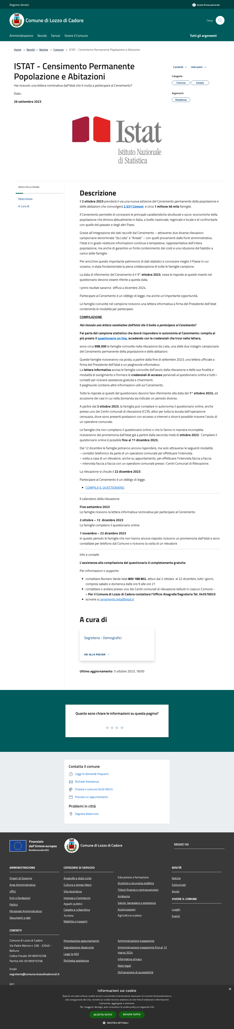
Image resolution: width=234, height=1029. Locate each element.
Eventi (176, 916)
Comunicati (179, 885)
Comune (58, 49)
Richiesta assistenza (76, 960)
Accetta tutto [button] (103, 1014)
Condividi (178, 67)
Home (17, 49)
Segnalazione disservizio (79, 947)
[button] (116, 1023)
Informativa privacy (130, 959)
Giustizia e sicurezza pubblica (136, 883)
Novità (31, 49)
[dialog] (117, 1007)
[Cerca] (220, 20)
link (152, 1006)
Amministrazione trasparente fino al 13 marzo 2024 (142, 950)
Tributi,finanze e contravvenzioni (138, 889)
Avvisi (175, 891)
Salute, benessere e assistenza (137, 903)
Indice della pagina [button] (28, 187)
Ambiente (124, 896)
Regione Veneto (19, 5)
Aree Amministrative (22, 885)
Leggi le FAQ (71, 954)
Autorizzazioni (126, 909)
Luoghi (176, 909)
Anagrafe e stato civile (77, 878)
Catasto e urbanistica (77, 909)
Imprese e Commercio (77, 898)
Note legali (124, 965)
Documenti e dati (20, 918)
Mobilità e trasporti (75, 921)
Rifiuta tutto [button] (131, 1014)
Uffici (13, 891)
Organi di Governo (21, 878)
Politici (14, 904)
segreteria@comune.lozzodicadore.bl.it (34, 974)
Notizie (43, 49)
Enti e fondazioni (20, 898)
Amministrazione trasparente (136, 941)
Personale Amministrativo (26, 911)
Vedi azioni (197, 67)
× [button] (230, 989)
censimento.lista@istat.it (116, 599)
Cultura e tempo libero (77, 885)
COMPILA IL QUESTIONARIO (105, 487)
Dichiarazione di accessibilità (135, 972)
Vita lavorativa (73, 891)
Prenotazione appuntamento (81, 941)
